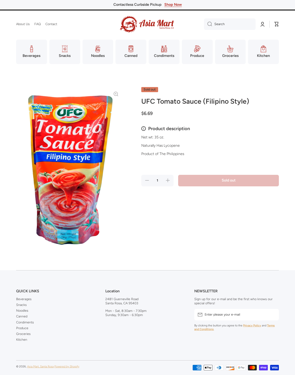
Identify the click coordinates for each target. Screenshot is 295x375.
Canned (21, 316)
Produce (22, 328)
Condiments (25, 322)
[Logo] (147, 24)
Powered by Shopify (66, 366)
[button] (276, 24)
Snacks (21, 305)
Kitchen (21, 340)
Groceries (23, 334)
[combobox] (230, 24)
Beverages (24, 299)
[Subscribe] (273, 314)
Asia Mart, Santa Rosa (40, 366)
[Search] (208, 24)
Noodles (22, 311)
